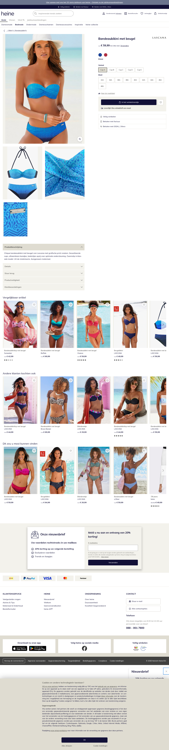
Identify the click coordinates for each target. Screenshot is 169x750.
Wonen (12, 20)
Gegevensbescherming (56, 661)
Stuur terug (9, 273)
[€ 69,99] (57, 324)
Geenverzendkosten (52, 606)
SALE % (21, 20)
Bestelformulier (9, 609)
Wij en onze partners (50, 686)
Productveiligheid (12, 280)
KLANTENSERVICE (12, 593)
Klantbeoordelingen (13, 287)
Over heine (89, 599)
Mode (3, 20)
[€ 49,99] (130, 324)
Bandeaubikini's (21, 31)
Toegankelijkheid (74, 661)
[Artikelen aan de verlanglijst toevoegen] (160, 102)
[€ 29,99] (93, 400)
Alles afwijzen (67, 746)
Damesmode (6, 24)
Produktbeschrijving (13, 247)
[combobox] (58, 13)
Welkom (47, 602)
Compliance (102, 661)
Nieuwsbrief (49, 599)
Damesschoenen (46, 24)
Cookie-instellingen (100, 746)
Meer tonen (105, 557)
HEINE (47, 593)
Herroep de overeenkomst (14, 661)
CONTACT (131, 593)
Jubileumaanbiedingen (36, 20)
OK (84, 740)
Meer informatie (107, 696)
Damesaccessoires (64, 24)
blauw (100, 59)
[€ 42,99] (20, 324)
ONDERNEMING (93, 593)
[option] (100, 55)
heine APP (48, 609)
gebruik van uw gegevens (107, 686)
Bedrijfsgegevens (89, 661)
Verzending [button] (124, 46)
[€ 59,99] (93, 324)
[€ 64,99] (57, 470)
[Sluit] (166, 671)
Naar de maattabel (108, 93)
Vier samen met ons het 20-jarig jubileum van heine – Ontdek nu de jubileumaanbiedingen (84, 2)
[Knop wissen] (71, 13)
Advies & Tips (9, 602)
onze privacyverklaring (59, 731)
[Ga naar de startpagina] (7, 13)
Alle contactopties (139, 608)
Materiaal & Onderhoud (13, 606)
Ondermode (31, 24)
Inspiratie (79, 24)
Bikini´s (11, 31)
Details (8, 266)
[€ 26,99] (93, 470)
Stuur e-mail (137, 602)
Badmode (19, 24)
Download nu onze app (29, 642)
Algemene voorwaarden (37, 661)
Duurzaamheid (91, 602)
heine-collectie (92, 24)
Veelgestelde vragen (11, 599)
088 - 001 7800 (135, 627)
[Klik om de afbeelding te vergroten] (80, 139)
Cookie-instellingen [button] (117, 661)
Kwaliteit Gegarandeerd (95, 606)
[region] (84, 714)
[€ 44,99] (20, 400)
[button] (4, 30)
